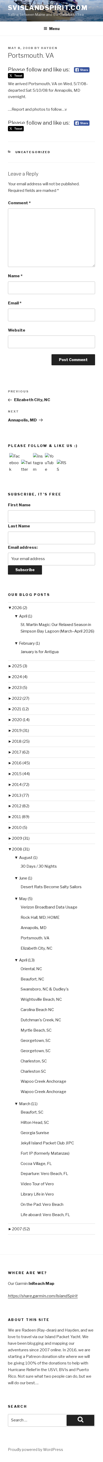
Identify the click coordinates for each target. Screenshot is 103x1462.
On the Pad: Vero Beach (42, 1204)
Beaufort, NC (32, 979)
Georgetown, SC (35, 1040)
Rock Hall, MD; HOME (40, 917)
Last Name (19, 526)
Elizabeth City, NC (36, 948)
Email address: (23, 547)
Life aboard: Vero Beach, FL (45, 1214)
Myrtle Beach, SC (36, 1030)
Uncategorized (33, 152)
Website (16, 330)
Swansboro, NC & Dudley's (45, 989)
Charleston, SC (34, 1061)
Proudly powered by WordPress (35, 1449)
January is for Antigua (40, 651)
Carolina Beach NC (37, 1009)
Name (15, 276)
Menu (54, 28)
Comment (19, 203)
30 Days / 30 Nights (39, 866)
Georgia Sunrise (35, 1132)
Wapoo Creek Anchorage (43, 1081)
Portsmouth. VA (35, 938)
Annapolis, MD (33, 927)
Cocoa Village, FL (36, 1163)
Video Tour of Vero (37, 1184)
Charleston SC (33, 1071)
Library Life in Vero (37, 1194)
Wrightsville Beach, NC (41, 999)
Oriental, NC (31, 968)
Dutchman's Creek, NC (41, 1020)
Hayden (49, 48)
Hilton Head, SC (35, 1122)
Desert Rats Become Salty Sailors (51, 887)
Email (14, 303)
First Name (19, 505)
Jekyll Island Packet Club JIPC (47, 1143)
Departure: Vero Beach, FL (44, 1173)
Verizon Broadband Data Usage (49, 907)
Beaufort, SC (32, 1112)
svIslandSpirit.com (48, 8)
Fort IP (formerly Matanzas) (45, 1153)
